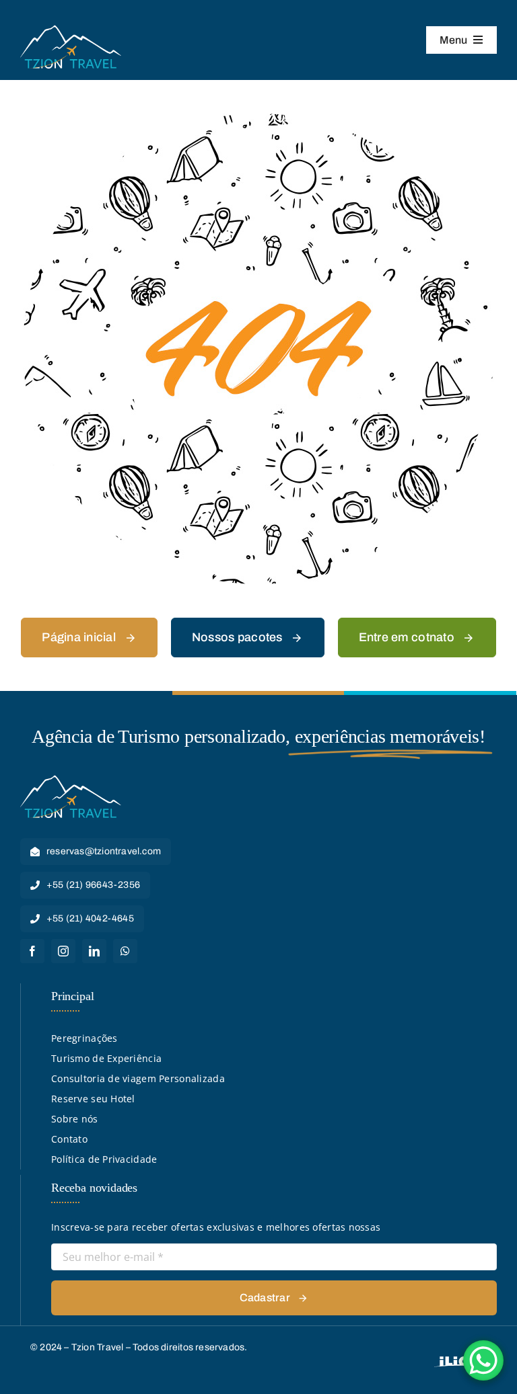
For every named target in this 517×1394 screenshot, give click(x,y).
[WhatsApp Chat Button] (483, 1360)
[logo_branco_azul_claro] (70, 29)
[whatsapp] (125, 951)
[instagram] (63, 951)
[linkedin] (94, 951)
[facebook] (32, 951)
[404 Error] (258, 118)
